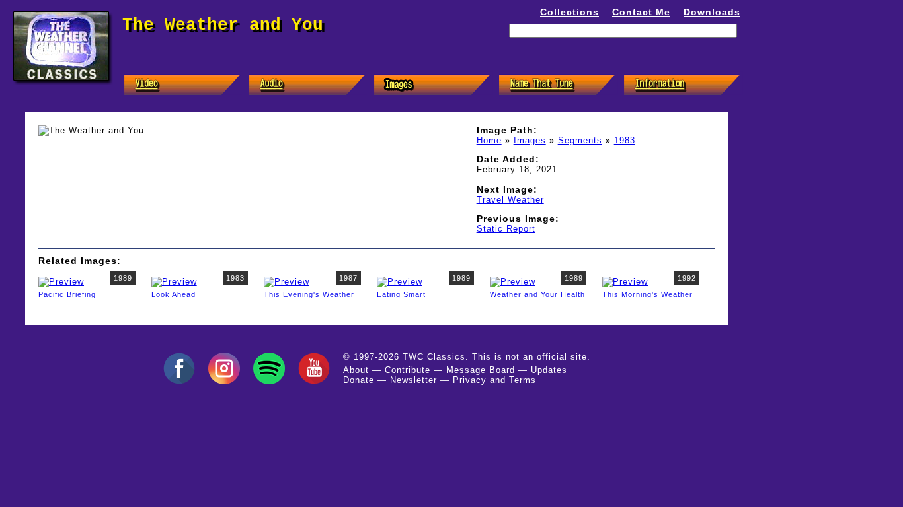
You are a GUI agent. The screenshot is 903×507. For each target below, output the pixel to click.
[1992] (625, 281)
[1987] (286, 281)
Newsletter (413, 380)
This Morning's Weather (647, 294)
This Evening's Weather (309, 294)
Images (530, 140)
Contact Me (641, 12)
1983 (624, 140)
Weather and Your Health (537, 294)
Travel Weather (510, 200)
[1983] (174, 281)
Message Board (480, 370)
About (356, 370)
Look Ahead (173, 294)
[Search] (725, 51)
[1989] (61, 281)
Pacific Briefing (67, 294)
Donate (358, 380)
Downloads (712, 12)
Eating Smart (401, 294)
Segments (580, 140)
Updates (549, 370)
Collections (569, 12)
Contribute (407, 370)
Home (489, 140)
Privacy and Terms (494, 380)
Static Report (506, 229)
